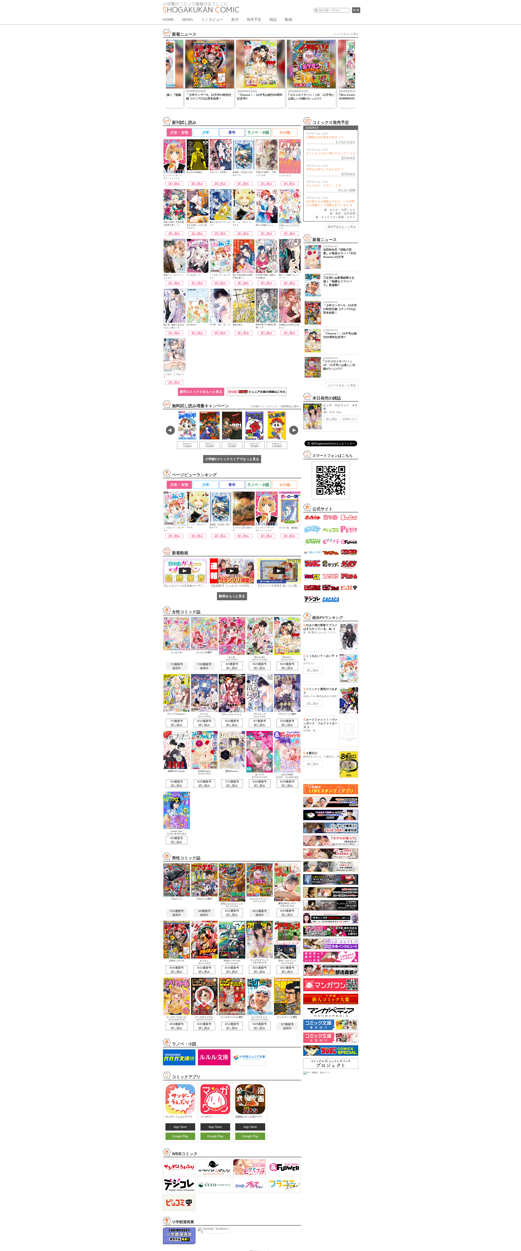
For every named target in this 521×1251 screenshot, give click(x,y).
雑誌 (273, 19)
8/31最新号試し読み (260, 969)
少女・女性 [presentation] (179, 132)
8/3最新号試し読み (232, 666)
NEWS (187, 19)
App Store (180, 1127)
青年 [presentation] (232, 132)
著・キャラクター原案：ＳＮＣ (335, 217)
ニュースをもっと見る (346, 34)
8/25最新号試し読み (177, 969)
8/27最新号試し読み (287, 969)
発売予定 (254, 19)
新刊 (235, 19)
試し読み (174, 183)
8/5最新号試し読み (176, 783)
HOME (168, 19)
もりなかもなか (345, 141)
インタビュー (212, 19)
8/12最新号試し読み (204, 723)
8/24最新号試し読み (287, 666)
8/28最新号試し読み (204, 783)
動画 (288, 19)
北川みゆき (348, 157)
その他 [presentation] (284, 132)
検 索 (356, 10)
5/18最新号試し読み (287, 723)
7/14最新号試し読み (232, 783)
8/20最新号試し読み (260, 666)
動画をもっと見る (232, 596)
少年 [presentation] (205, 132)
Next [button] (293, 430)
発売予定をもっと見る (341, 226)
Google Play (180, 1136)
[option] (209, 74)
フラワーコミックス (325, 135)
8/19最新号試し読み (232, 969)
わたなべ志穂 (346, 190)
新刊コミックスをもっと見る (201, 391)
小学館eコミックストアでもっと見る (232, 459)
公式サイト (349, 419)
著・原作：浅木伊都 (342, 213)
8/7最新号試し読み (259, 723)
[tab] (179, 132)
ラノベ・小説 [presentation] (258, 132)
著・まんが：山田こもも (339, 209)
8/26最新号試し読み (287, 912)
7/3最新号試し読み (176, 723)
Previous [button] (170, 430)
